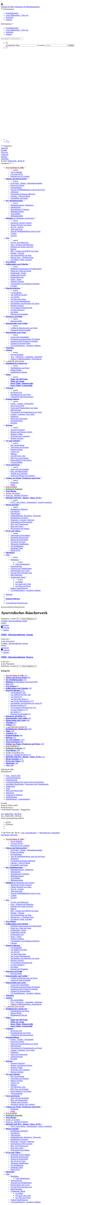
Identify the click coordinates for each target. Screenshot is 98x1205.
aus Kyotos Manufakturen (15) (22, 701)
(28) (14, 742)
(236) (10, 684)
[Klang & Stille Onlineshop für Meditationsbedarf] (20, 7)
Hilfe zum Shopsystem (14, 791)
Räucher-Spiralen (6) (18, 705)
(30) (25, 744)
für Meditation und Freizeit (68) (21, 682)
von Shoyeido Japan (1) (19, 699)
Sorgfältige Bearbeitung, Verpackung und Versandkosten (27, 784)
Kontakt (4, 150)
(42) (18, 718)
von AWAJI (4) (16, 697)
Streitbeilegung (11, 797)
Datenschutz (10, 786)
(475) (14, 759)
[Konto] (51, 139)
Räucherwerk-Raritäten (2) (21, 714)
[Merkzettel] (7, 48)
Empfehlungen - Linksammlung (18, 799)
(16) (11, 738)
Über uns (4, 152)
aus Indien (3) (16, 712)
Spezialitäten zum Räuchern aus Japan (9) (26, 703)
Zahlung (4, 157)
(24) (25, 757)
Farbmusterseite (12, 780)
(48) (18, 720)
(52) (11, 725)
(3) (12, 686)
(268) (10, 765)
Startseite (4, 148)
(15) (16, 675)
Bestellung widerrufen (9, 835)
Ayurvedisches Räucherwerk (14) (23, 708)
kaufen (3, 623)
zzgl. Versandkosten (28, 833)
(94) (14, 735)
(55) (19, 688)
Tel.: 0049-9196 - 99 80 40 (11, 814)
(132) (15, 690)
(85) (18, 678)
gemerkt (6, 628)
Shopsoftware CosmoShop (50, 833)
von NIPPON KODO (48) (21, 695)
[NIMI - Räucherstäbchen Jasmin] (14, 621)
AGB (8, 788)
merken (6, 630)
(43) (16, 716)
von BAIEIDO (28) (18, 693)
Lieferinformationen (13, 778)
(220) (19, 729)
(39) (10, 731)
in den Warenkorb (7, 641)
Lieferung (4, 154)
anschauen (5, 625)
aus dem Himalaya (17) (19, 710)
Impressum (10, 793)
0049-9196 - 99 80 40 (16, 161)
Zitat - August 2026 (13, 776)
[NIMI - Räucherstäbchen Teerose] (14, 643)
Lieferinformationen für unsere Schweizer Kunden (25, 782)
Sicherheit (4, 159)
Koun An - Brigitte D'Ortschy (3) (18, 755)
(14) (15, 753)
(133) (15, 740)
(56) (16, 680)
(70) (15, 761)
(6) (16, 727)
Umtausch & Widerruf (14, 795)
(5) (11, 723)
